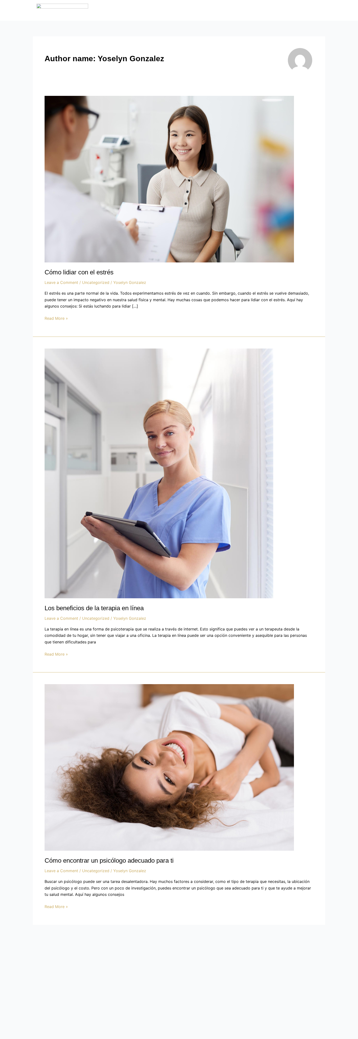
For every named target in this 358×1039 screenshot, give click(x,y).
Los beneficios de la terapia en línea (94, 608)
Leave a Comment (61, 282)
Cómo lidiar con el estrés (79, 272)
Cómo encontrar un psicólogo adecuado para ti (109, 860)
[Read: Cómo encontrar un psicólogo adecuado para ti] (169, 767)
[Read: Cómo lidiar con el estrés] (169, 178)
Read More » (56, 318)
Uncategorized (95, 282)
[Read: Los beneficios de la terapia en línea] (159, 472)
